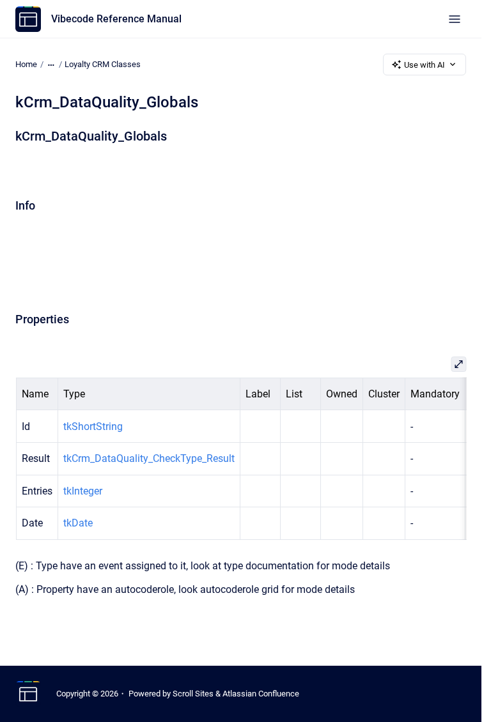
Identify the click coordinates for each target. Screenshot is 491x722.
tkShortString (92, 426)
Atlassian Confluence (260, 693)
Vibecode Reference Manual (116, 19)
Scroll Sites (193, 693)
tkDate (77, 523)
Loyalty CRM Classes (103, 64)
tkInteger (82, 491)
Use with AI (424, 65)
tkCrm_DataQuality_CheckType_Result (148, 458)
